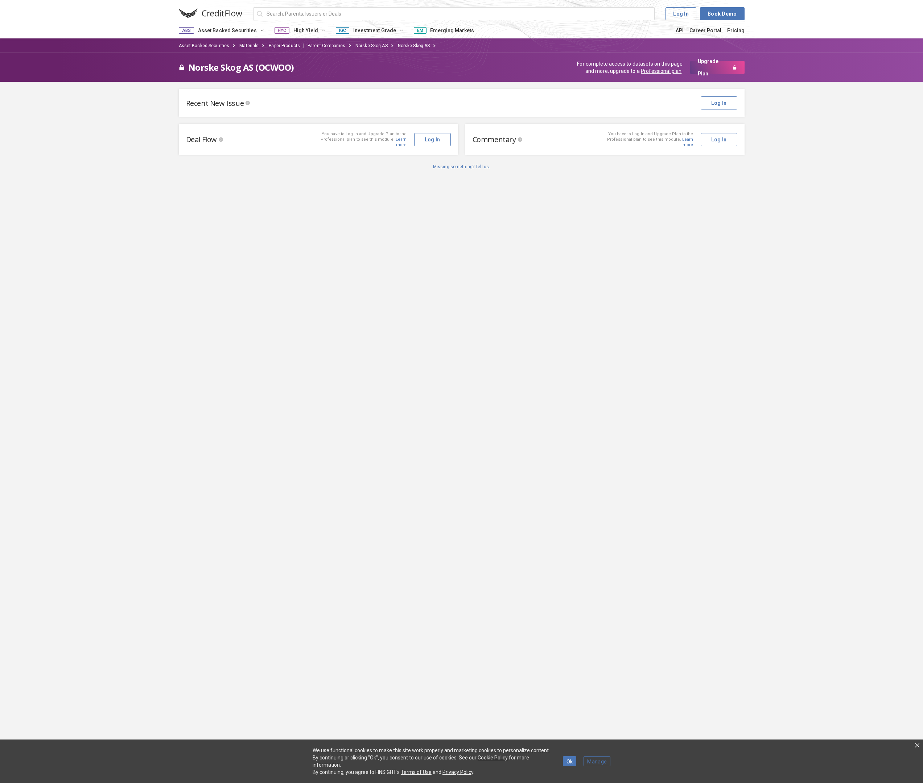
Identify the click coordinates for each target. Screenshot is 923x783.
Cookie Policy (493, 758)
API (680, 30)
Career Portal (705, 30)
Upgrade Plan (708, 67)
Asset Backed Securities (204, 45)
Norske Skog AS (371, 45)
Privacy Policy (457, 772)
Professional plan (661, 71)
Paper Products (284, 45)
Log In (681, 14)
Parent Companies (326, 45)
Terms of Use (416, 772)
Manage (597, 762)
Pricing (736, 30)
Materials (249, 45)
